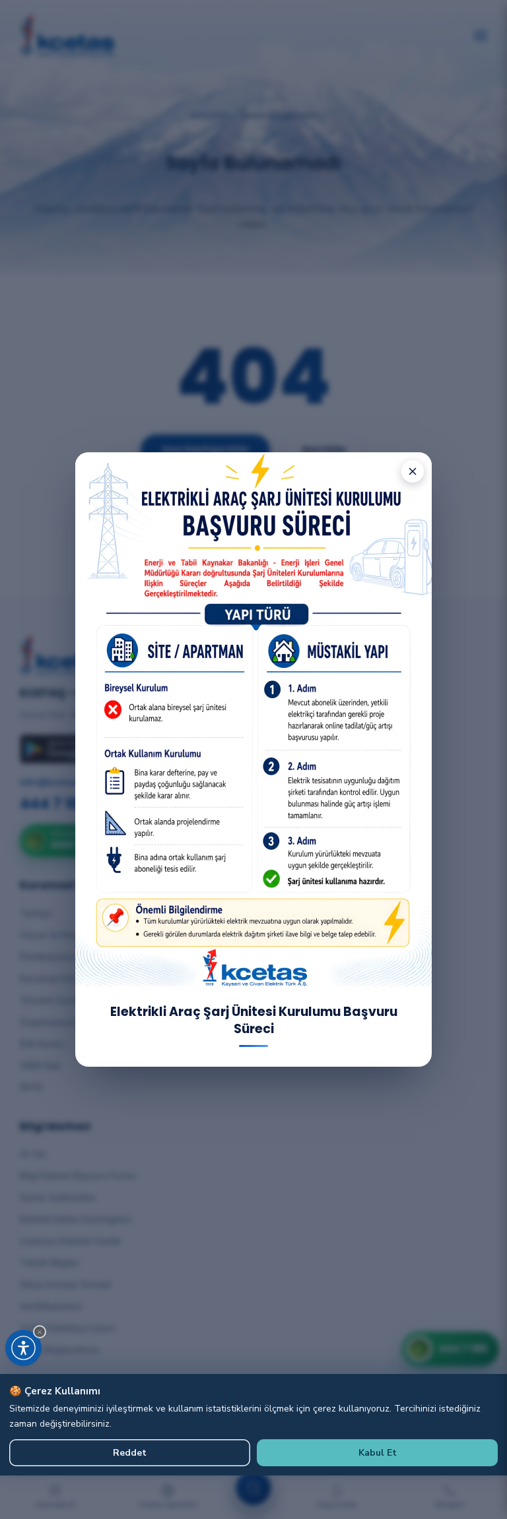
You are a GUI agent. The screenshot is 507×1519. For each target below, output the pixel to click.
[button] (39, 1331)
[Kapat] (412, 471)
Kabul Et (377, 1452)
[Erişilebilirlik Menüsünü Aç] (23, 1348)
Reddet (130, 1452)
